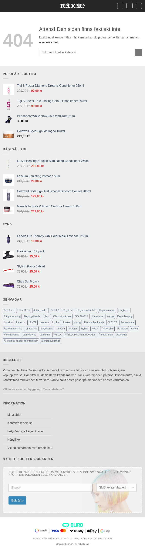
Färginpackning (12, 316)
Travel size (107, 328)
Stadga (73, 328)
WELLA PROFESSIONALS (80, 334)
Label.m (8, 322)
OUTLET (112, 322)
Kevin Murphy (124, 316)
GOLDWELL (81, 316)
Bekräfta (17, 500)
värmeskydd (29, 334)
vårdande (45, 334)
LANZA (32, 322)
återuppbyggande (50, 340)
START (36, 538)
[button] (5, 5)
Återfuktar (121, 334)
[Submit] (138, 52)
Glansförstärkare (62, 316)
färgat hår (68, 310)
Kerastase (97, 316)
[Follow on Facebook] (68, 389)
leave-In (44, 322)
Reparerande (127, 322)
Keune (110, 316)
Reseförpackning (13, 328)
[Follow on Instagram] (72, 389)
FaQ (76, 538)
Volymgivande (11, 334)
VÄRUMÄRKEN (50, 538)
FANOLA (54, 310)
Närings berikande (94, 322)
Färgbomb (123, 310)
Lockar (56, 322)
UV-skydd (122, 328)
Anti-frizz (9, 310)
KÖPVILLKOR (88, 538)
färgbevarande (107, 310)
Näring (77, 322)
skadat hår (31, 328)
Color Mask (23, 310)
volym (134, 328)
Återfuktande (106, 334)
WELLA (57, 334)
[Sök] (120, 6)
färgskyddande (32, 316)
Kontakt (66, 538)
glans (47, 316)
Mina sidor (105, 538)
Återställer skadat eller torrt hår (21, 340)
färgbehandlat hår (86, 310)
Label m (20, 322)
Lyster (66, 322)
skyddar (61, 328)
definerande (39, 310)
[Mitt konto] (129, 6)
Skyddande (47, 328)
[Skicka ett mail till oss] (77, 389)
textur (95, 328)
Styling (84, 328)
